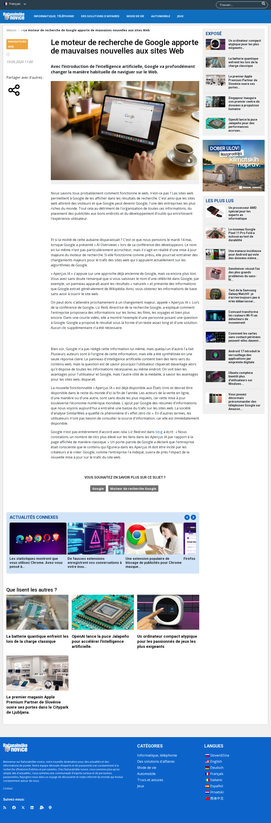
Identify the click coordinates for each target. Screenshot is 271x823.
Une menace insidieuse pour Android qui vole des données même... (244, 254)
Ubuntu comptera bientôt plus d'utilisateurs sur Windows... (240, 378)
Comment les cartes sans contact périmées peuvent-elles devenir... (244, 337)
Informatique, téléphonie (54, 16)
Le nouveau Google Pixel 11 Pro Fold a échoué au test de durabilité (241, 235)
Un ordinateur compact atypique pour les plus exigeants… (244, 44)
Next (193, 517)
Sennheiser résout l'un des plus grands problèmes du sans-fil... (244, 274)
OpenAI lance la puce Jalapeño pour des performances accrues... (242, 125)
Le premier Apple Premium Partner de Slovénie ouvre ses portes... (242, 82)
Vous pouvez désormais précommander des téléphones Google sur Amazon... (244, 402)
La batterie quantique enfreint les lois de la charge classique (37, 639)
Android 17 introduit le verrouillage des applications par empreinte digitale (244, 357)
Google (98, 488)
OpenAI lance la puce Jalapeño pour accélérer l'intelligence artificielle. (100, 641)
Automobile (160, 16)
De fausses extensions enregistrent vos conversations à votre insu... (95, 563)
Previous (187, 517)
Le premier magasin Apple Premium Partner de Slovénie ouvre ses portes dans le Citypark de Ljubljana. (37, 705)
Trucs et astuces (150, 780)
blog (159, 431)
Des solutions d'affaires (100, 16)
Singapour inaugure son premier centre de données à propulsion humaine (244, 103)
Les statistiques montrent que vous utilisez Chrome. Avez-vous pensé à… (36, 563)
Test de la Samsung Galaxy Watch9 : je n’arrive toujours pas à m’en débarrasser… (244, 296)
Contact (7, 788)
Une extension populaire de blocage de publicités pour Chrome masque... (154, 563)
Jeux (180, 16)
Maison (11, 30)
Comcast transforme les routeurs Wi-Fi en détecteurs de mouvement (243, 317)
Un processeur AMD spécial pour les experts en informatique (242, 213)
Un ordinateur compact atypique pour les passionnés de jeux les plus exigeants (167, 641)
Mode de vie (135, 16)
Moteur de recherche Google (133, 488)
